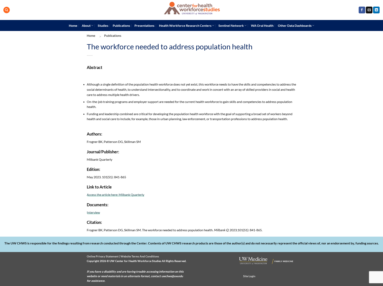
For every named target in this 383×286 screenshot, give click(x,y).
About (86, 25)
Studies (103, 25)
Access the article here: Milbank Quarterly (115, 194)
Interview (93, 212)
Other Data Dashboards (295, 25)
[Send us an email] (369, 10)
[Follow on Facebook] (362, 10)
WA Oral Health (262, 25)
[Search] (6, 10)
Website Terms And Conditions (139, 256)
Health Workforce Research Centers (185, 25)
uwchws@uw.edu (172, 276)
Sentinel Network (231, 25)
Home (73, 25)
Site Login (249, 276)
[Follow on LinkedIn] (376, 10)
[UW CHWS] (191, 10)
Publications (121, 25)
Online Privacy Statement (102, 256)
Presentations (144, 25)
